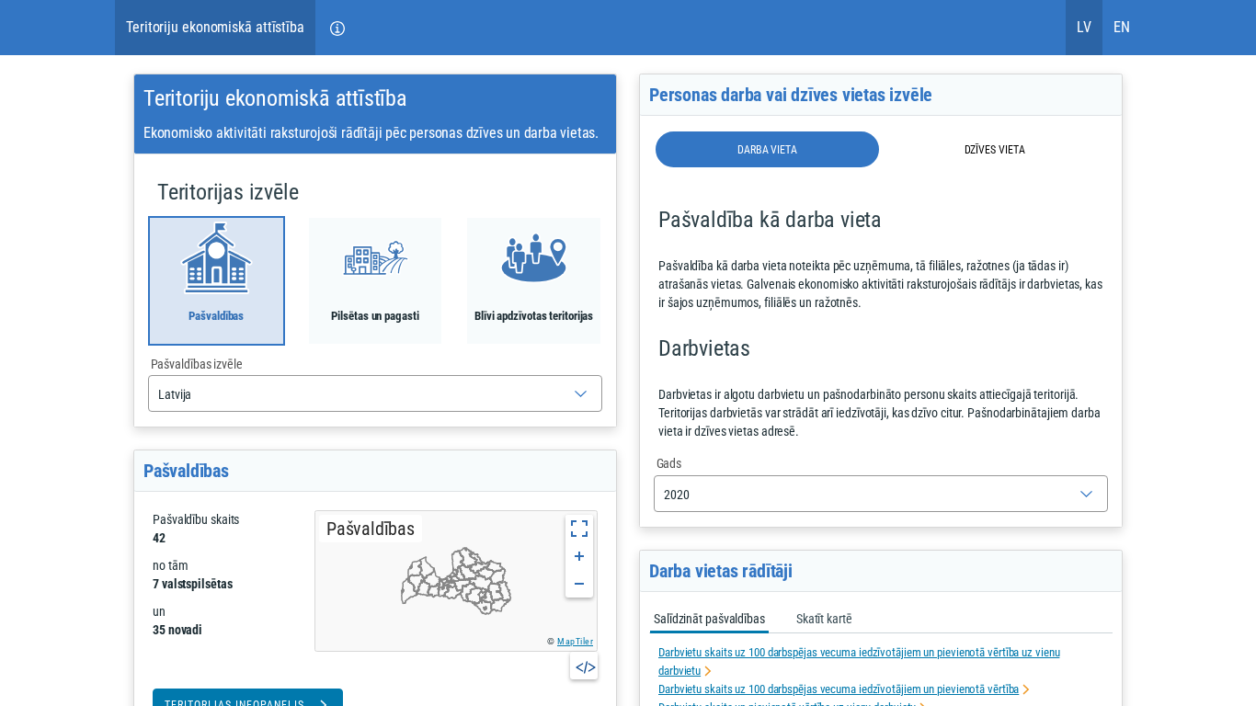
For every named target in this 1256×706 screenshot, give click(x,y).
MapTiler (575, 641)
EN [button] (1121, 27)
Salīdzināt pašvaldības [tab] (709, 618)
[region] (456, 581)
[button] (337, 27)
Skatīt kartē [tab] (824, 618)
